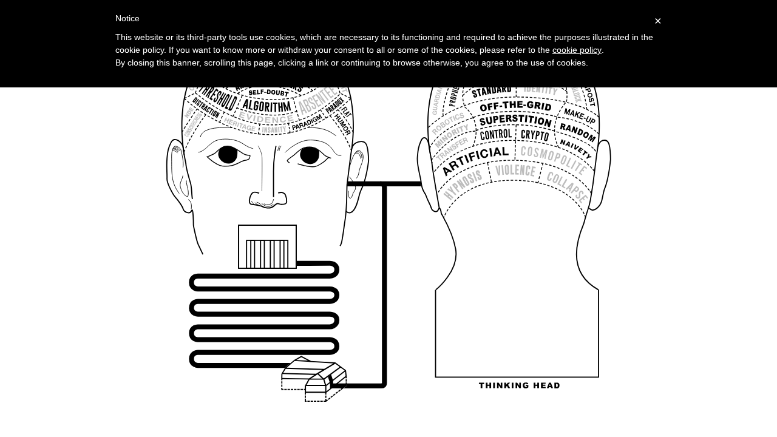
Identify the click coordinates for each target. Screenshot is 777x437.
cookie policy (577, 50)
